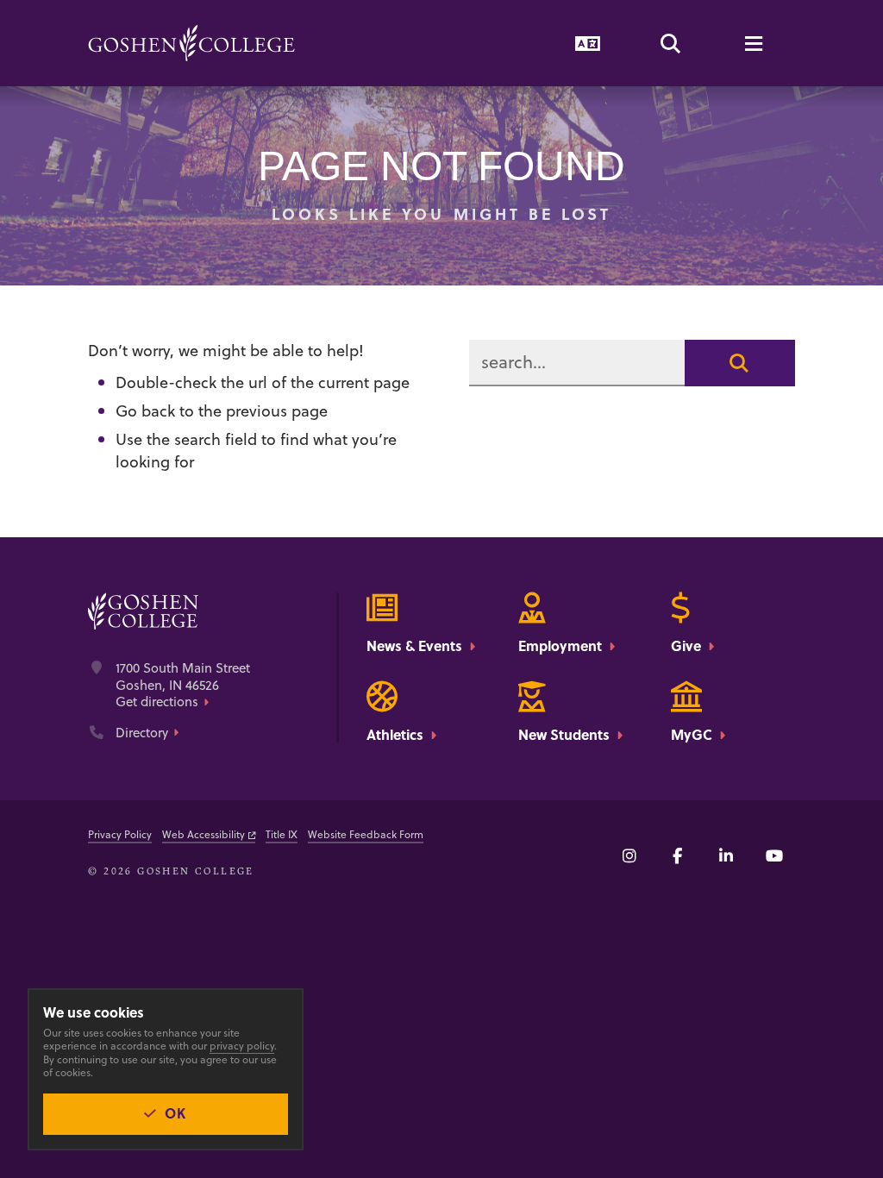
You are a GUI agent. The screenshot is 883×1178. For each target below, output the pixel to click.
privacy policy (242, 1045)
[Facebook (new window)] (677, 855)
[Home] (191, 43)
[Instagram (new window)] (629, 855)
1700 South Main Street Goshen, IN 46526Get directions (183, 685)
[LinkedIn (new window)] (726, 855)
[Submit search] (740, 363)
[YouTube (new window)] (774, 855)
